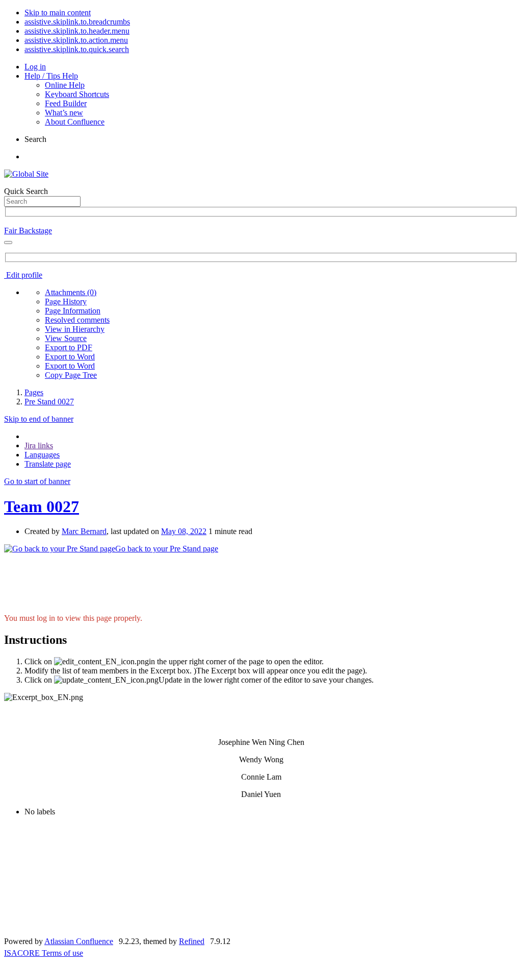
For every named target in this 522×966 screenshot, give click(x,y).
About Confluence (75, 121)
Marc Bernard (84, 531)
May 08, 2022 (183, 531)
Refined (191, 941)
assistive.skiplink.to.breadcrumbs (77, 21)
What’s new (64, 112)
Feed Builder (66, 103)
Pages (33, 392)
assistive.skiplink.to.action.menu (76, 40)
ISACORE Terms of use (43, 953)
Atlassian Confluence (78, 941)
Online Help (65, 85)
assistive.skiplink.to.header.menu (76, 31)
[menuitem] (70, 292)
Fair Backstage (28, 230)
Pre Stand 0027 (49, 401)
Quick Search (26, 191)
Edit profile (23, 275)
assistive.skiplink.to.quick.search (76, 49)
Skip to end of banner (38, 419)
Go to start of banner (37, 481)
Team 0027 (41, 506)
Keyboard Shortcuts (77, 94)
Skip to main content (57, 12)
